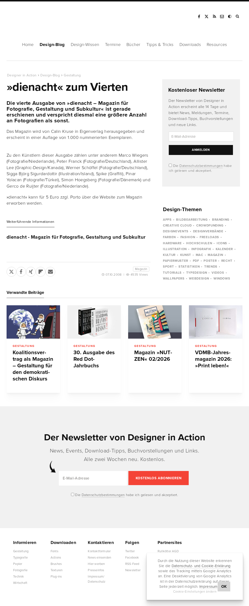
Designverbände (208, 231)
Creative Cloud (177, 225)
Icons (222, 243)
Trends (210, 267)
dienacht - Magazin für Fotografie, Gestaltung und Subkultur (76, 237)
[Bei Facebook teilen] (21, 270)
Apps (167, 220)
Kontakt (222, 16)
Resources (217, 44)
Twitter (130, 551)
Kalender (224, 249)
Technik (18, 577)
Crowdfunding (209, 225)
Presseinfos (96, 570)
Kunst (185, 255)
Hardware (172, 243)
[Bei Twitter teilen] (11, 270)
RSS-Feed (132, 564)
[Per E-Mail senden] (50, 270)
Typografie (20, 558)
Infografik (201, 249)
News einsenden (99, 558)
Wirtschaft (20, 583)
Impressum (208, 586)
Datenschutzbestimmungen (201, 166)
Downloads (190, 44)
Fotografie (20, 570)
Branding (220, 220)
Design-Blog (52, 44)
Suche (237, 16)
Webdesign (199, 278)
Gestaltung (72, 75)
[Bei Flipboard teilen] (40, 270)
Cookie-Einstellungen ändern (195, 592)
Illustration (175, 249)
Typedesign (196, 273)
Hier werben (96, 564)
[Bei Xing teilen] (31, 270)
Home (28, 44)
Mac (199, 255)
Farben (169, 237)
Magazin (141, 269)
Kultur (169, 255)
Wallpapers (174, 278)
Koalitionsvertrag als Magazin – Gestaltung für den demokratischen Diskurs (33, 365)
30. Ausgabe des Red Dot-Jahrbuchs (94, 359)
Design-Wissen (85, 44)
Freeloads (209, 237)
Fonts (54, 551)
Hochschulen (199, 243)
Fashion (187, 237)
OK (224, 586)
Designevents (175, 231)
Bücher (133, 44)
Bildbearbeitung (191, 220)
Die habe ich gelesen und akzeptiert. (126, 495)
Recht (226, 261)
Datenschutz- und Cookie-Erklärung (201, 566)
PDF (196, 261)
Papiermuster (175, 261)
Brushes (56, 564)
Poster (210, 261)
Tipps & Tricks (160, 44)
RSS (214, 16)
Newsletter (133, 570)
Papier (17, 564)
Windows (221, 278)
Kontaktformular (99, 551)
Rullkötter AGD (168, 551)
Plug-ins (56, 577)
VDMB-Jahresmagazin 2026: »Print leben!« (213, 359)
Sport (168, 267)
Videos (218, 273)
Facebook (198, 16)
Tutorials (172, 273)
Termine (113, 44)
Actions (56, 558)
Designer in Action (32, 15)
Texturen (57, 570)
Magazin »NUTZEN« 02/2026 (153, 355)
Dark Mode (230, 16)
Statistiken (189, 267)
